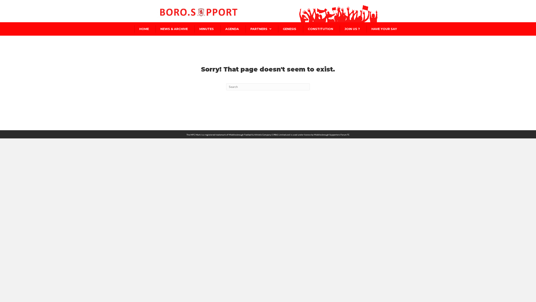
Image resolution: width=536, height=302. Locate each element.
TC (348, 134)
